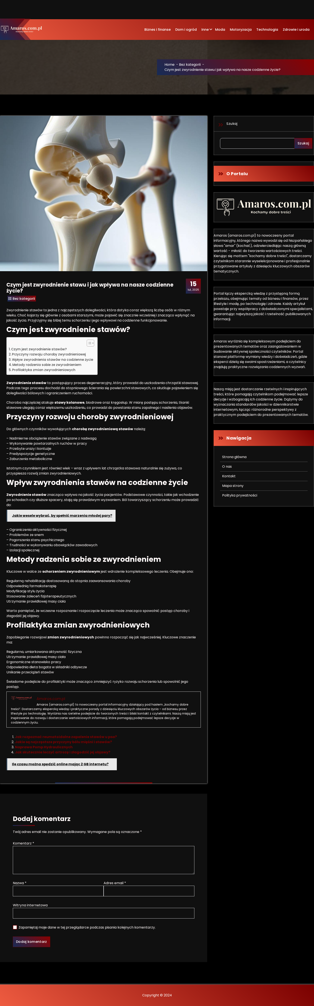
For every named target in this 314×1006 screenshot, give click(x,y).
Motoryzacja (241, 29)
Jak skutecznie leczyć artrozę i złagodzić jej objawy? (62, 752)
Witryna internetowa (30, 905)
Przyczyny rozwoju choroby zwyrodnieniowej (49, 354)
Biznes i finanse (157, 29)
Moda (220, 29)
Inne (205, 29)
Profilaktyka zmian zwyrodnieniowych (43, 370)
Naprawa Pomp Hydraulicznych (44, 747)
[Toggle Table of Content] (88, 343)
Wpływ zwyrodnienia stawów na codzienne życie (52, 359)
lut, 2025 (193, 286)
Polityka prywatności (239, 495)
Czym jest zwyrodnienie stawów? (39, 349)
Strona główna (234, 456)
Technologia (267, 29)
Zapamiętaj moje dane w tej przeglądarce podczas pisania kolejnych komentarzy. (87, 927)
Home (169, 64)
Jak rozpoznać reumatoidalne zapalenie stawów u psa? (66, 736)
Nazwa (19, 883)
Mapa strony (233, 485)
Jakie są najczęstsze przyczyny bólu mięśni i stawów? (63, 742)
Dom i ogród (186, 29)
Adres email (115, 883)
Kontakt (229, 476)
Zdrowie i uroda (296, 29)
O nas (227, 466)
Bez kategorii (190, 64)
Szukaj (231, 123)
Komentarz (23, 843)
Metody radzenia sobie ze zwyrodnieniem (46, 365)
